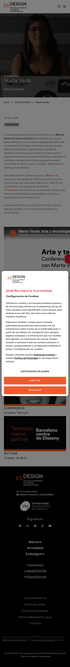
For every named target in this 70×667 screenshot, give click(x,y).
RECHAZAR (35, 390)
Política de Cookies (44, 354)
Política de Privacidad (26, 358)
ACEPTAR (35, 380)
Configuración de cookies (35, 371)
